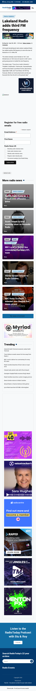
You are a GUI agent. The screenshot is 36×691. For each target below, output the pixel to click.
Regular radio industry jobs (15, 156)
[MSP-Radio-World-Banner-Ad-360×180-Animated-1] (18, 330)
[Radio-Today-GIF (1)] (18, 512)
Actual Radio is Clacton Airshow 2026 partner (16, 384)
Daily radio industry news (14, 151)
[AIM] (18, 542)
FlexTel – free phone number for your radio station (18, 683)
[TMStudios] (18, 571)
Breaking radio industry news (15, 149)
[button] (31, 661)
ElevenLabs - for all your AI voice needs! (18, 688)
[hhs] (18, 601)
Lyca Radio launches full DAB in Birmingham (16, 387)
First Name (8, 139)
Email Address (10, 132)
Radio (15, 239)
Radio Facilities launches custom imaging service (18, 377)
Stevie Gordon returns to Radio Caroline (16, 277)
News (7, 191)
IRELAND (27, 2)
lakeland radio (7, 173)
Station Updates (9, 16)
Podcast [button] (18, 642)
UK (23, 2)
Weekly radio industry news (15, 153)
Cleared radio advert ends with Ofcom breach (16, 370)
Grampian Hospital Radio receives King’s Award (17, 373)
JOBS (31, 2)
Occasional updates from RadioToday (18, 158)
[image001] (18, 445)
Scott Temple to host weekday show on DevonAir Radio (18, 224)
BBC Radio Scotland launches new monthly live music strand (17, 301)
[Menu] (33, 7)
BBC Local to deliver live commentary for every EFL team (17, 250)
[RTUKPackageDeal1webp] (18, 36)
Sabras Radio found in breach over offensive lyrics (15, 199)
